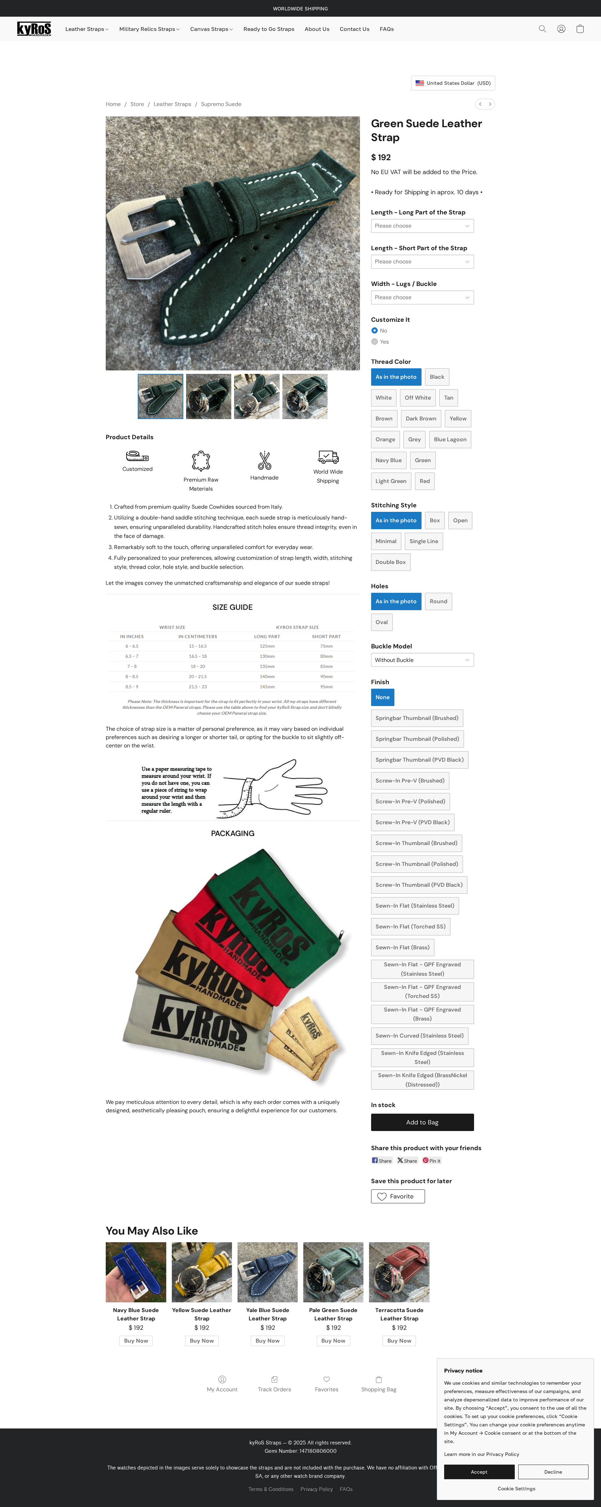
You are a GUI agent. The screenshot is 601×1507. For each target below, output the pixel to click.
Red (425, 481)
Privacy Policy (316, 1489)
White (384, 397)
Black (437, 376)
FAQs (387, 28)
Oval (382, 622)
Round (438, 601)
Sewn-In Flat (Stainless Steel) (415, 905)
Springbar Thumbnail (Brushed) (417, 718)
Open (460, 520)
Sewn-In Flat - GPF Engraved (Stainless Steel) (422, 969)
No (383, 330)
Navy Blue (389, 460)
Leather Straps (85, 28)
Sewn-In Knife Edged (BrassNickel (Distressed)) (422, 1080)
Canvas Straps (210, 28)
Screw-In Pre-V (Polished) (410, 801)
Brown (384, 418)
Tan (449, 397)
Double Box (391, 562)
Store (137, 104)
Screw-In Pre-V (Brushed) (410, 780)
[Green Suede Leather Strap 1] (208, 396)
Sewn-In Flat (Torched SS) (411, 926)
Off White (418, 397)
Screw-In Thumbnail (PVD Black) (419, 884)
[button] (34, 29)
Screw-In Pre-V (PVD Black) (413, 822)
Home (113, 104)
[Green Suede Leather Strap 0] (160, 396)
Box (435, 520)
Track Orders (274, 1389)
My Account (222, 1389)
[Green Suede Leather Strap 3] (305, 396)
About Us (317, 28)
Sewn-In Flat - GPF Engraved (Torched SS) (422, 991)
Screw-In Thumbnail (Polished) (417, 864)
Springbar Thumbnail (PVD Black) (420, 759)
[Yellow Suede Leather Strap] (202, 1272)
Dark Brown (421, 418)
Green (423, 460)
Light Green (391, 481)
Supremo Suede (221, 104)
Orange (385, 439)
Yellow (458, 418)
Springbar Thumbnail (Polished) (417, 739)
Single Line (424, 541)
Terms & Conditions (271, 1489)
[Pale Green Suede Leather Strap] (333, 1272)
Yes (384, 341)
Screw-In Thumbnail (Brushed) (416, 843)
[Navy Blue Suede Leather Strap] (136, 1272)
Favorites (326, 1389)
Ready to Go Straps (268, 28)
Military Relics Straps (147, 28)
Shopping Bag (378, 1389)
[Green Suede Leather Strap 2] (256, 396)
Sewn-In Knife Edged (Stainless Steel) (422, 1057)
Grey (414, 439)
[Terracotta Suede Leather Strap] (399, 1272)
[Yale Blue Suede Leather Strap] (268, 1272)
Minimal (386, 541)
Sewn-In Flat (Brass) (403, 947)
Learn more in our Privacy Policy (481, 1454)
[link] (516, 1486)
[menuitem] (480, 104)
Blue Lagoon (450, 439)
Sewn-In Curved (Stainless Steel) (420, 1035)
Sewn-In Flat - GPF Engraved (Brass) (422, 1014)
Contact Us (354, 28)
